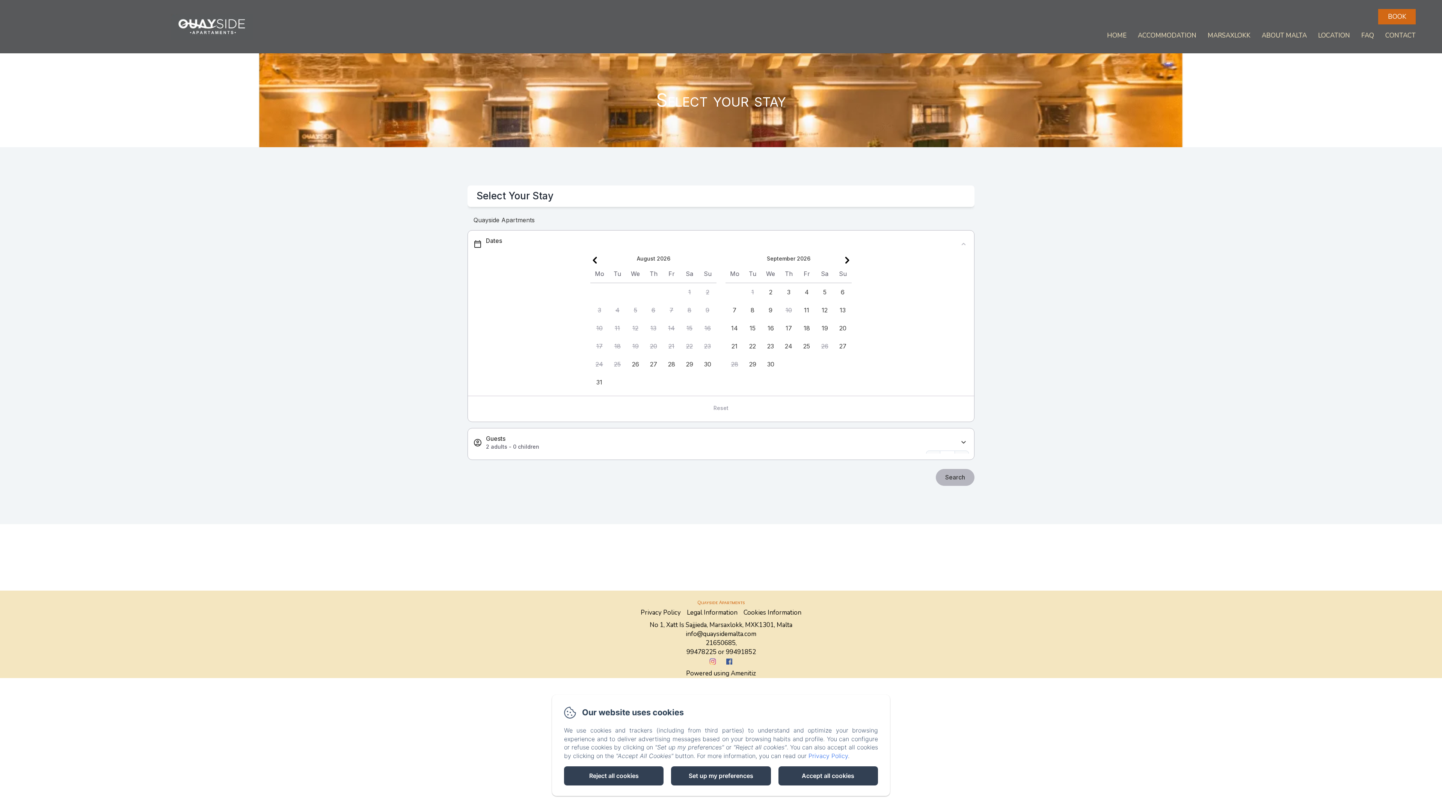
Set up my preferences (721, 775)
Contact (1400, 35)
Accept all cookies (828, 775)
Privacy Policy (661, 612)
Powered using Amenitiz (721, 673)
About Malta (1284, 35)
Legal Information (712, 612)
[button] (689, 292)
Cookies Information (772, 612)
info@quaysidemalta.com (721, 634)
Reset (721, 408)
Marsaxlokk (1229, 35)
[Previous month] (594, 260)
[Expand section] (963, 442)
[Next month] (847, 260)
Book (1397, 16)
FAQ (1367, 35)
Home (1117, 35)
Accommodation (1167, 35)
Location (1334, 35)
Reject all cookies (614, 775)
